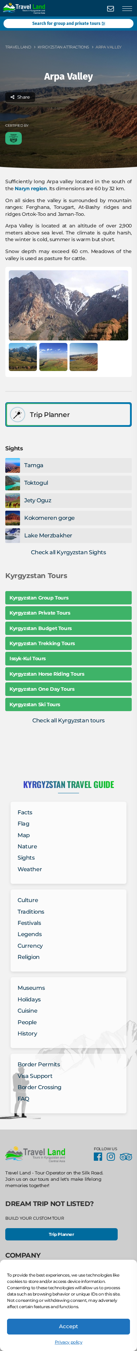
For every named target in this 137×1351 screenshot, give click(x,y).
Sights (26, 858)
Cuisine (27, 1011)
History (27, 1033)
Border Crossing (39, 1087)
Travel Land (18, 47)
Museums (31, 988)
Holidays (29, 999)
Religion (29, 957)
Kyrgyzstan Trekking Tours (42, 643)
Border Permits (39, 1064)
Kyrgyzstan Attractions (63, 47)
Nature (27, 846)
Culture (28, 900)
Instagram (113, 1157)
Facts (25, 812)
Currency (30, 945)
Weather (30, 869)
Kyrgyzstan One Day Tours (41, 689)
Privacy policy (68, 1342)
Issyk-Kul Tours (27, 658)
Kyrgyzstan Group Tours (38, 598)
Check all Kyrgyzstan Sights (68, 552)
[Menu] (127, 9)
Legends (29, 934)
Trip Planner (61, 1234)
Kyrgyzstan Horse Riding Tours (46, 674)
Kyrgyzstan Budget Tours (40, 628)
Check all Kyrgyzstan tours (68, 720)
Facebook (100, 1157)
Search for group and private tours (67, 23)
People (27, 1022)
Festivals (29, 923)
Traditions (31, 911)
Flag (23, 824)
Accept (68, 1326)
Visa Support (35, 1076)
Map (24, 835)
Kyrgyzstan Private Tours (39, 613)
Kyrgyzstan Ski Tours (34, 704)
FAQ (23, 1098)
